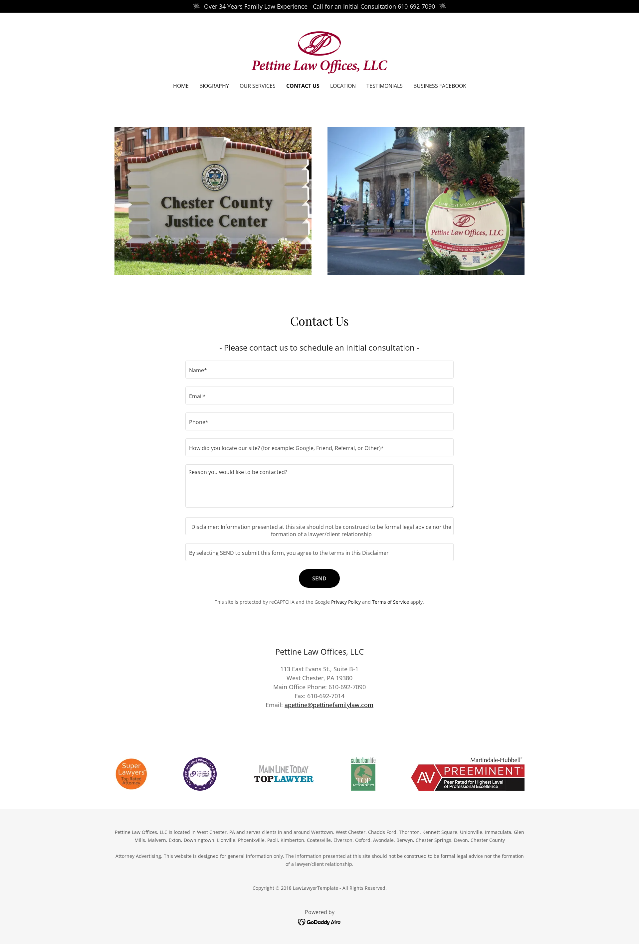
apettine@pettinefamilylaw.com (329, 705)
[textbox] (319, 370)
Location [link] (343, 85)
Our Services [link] (258, 85)
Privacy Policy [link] (346, 602)
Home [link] (181, 85)
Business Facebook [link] (439, 85)
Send (319, 578)
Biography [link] (214, 85)
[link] (319, 52)
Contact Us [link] (303, 85)
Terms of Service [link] (390, 602)
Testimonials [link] (384, 85)
